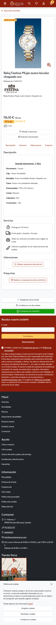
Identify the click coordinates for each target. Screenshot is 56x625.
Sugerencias (6, 487)
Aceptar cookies (28, 608)
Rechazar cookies (28, 614)
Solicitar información (29, 137)
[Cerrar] (52, 584)
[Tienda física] (14, 570)
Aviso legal (5, 492)
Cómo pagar (6, 449)
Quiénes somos (7, 426)
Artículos (5, 402)
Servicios (23, 145)
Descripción (10, 145)
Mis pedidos (6, 477)
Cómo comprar (7, 444)
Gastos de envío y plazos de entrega (16, 454)
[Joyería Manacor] (17, 3)
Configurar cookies (28, 619)
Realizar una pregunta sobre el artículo (29, 280)
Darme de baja (28, 342)
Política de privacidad (42, 379)
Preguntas (49, 145)
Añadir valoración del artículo (29, 264)
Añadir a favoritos (29, 131)
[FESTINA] (12, 88)
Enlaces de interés (8, 482)
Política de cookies (9, 501)
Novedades (6, 407)
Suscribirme (28, 336)
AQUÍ (30, 603)
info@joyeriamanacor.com (11, 379)
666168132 (8, 532)
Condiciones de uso (30, 347)
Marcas (4, 412)
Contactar (5, 431)
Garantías (5, 464)
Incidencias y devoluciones (12, 459)
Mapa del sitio (7, 506)
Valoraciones (35, 145)
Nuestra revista (7, 421)
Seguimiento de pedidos (11, 416)
